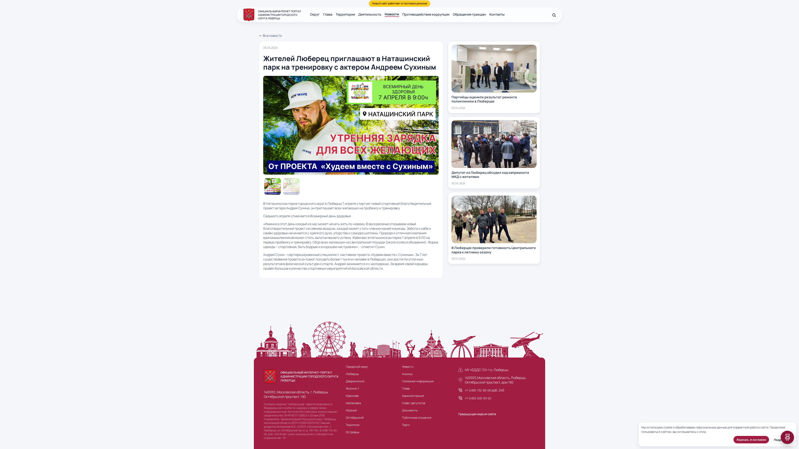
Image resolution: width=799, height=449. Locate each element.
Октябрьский (355, 417)
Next (432, 125)
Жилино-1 (352, 388)
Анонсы (407, 374)
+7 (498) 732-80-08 (478, 390)
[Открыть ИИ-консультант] (787, 437)
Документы (409, 410)
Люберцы (352, 374)
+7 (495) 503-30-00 (478, 398)
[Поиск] (554, 15)
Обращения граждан (469, 14)
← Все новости (270, 35)
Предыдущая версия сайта (477, 414)
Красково (352, 396)
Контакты (497, 14)
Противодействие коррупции (425, 14)
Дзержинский (355, 381)
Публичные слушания (416, 417)
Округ (315, 14)
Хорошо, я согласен (751, 439)
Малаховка (353, 403)
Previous (269, 125)
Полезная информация (418, 381)
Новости (392, 14)
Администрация (413, 396)
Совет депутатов (413, 403)
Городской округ (357, 367)
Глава (327, 14)
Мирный (351, 410)
